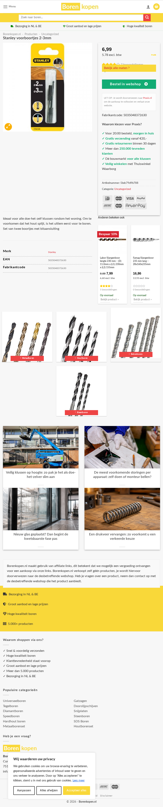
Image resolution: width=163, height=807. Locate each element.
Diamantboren (13, 711)
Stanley (52, 252)
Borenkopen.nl (12, 34)
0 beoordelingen (141, 290)
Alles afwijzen (49, 790)
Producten (31, 34)
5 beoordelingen (108, 290)
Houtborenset (83, 726)
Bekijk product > (110, 300)
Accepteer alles (76, 790)
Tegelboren (10, 706)
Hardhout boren (14, 721)
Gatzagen (80, 701)
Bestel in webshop (125, 84)
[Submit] (146, 17)
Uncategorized (50, 34)
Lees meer (79, 780)
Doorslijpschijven (86, 706)
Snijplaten (81, 711)
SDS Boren (81, 721)
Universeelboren (14, 701)
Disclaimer (106, 796)
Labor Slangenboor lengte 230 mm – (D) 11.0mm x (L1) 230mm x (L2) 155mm (112, 263)
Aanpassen (24, 790)
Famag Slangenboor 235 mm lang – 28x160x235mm (143, 261)
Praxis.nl (147, 98)
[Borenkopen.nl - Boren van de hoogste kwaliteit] (81, 7)
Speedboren (11, 716)
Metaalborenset (14, 726)
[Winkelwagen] (156, 6)
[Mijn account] (148, 6)
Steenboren (82, 716)
